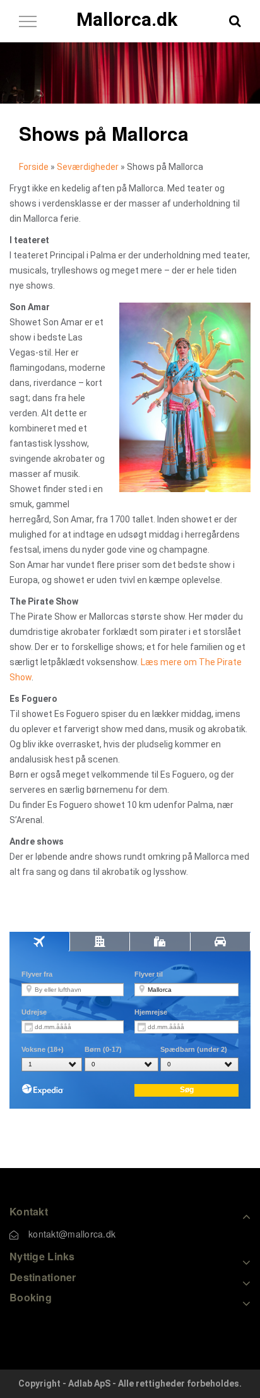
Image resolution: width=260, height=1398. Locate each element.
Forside (34, 167)
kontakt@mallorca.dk (71, 1233)
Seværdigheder (88, 167)
